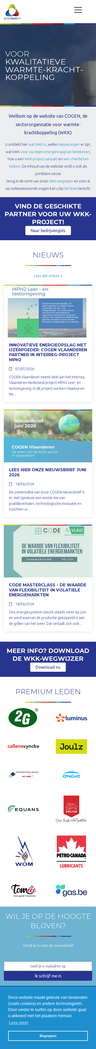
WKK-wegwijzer (61, 181)
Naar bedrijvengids (48, 230)
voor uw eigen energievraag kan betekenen (55, 152)
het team (70, 188)
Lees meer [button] (18, 1022)
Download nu (48, 667)
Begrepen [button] (48, 1036)
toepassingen (69, 144)
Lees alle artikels (47, 276)
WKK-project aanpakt (41, 159)
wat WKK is (37, 144)
